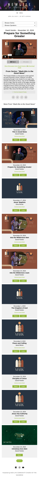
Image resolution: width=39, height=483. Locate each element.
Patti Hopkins (26, 16)
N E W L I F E (19, 4)
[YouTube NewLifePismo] (23, 467)
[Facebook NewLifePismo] (16, 467)
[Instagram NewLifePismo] (19, 467)
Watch (14, 62)
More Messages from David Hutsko (15, 66)
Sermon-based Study (20, 92)
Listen (27, 62)
